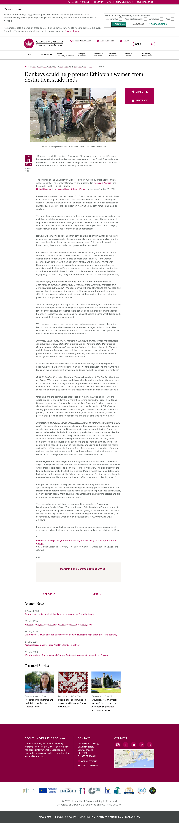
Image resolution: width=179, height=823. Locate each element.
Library (100, 2)
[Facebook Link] (125, 744)
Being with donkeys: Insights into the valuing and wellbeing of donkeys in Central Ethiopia (76, 542)
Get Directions (89, 761)
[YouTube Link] (133, 744)
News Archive (80, 67)
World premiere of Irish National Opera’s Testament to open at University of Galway (66, 655)
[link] (39, 791)
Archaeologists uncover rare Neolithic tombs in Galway (52, 645)
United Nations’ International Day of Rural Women (61, 189)
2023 (91, 67)
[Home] (25, 67)
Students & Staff (145, 2)
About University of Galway (43, 67)
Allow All (120, 24)
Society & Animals (102, 183)
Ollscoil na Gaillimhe (80, 2)
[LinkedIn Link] (141, 744)
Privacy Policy (72, 31)
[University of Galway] (43, 43)
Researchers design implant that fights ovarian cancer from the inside (59, 614)
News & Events (64, 67)
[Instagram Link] (117, 744)
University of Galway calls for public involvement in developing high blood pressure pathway (71, 634)
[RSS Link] (149, 744)
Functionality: (111, 18)
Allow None (138, 24)
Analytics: (154, 18)
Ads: (168, 18)
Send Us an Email (90, 765)
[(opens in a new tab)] (40, 792)
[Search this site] (152, 44)
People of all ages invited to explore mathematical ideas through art (58, 624)
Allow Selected (159, 24)
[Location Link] (134, 766)
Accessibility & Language (120, 2)
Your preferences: (133, 18)
